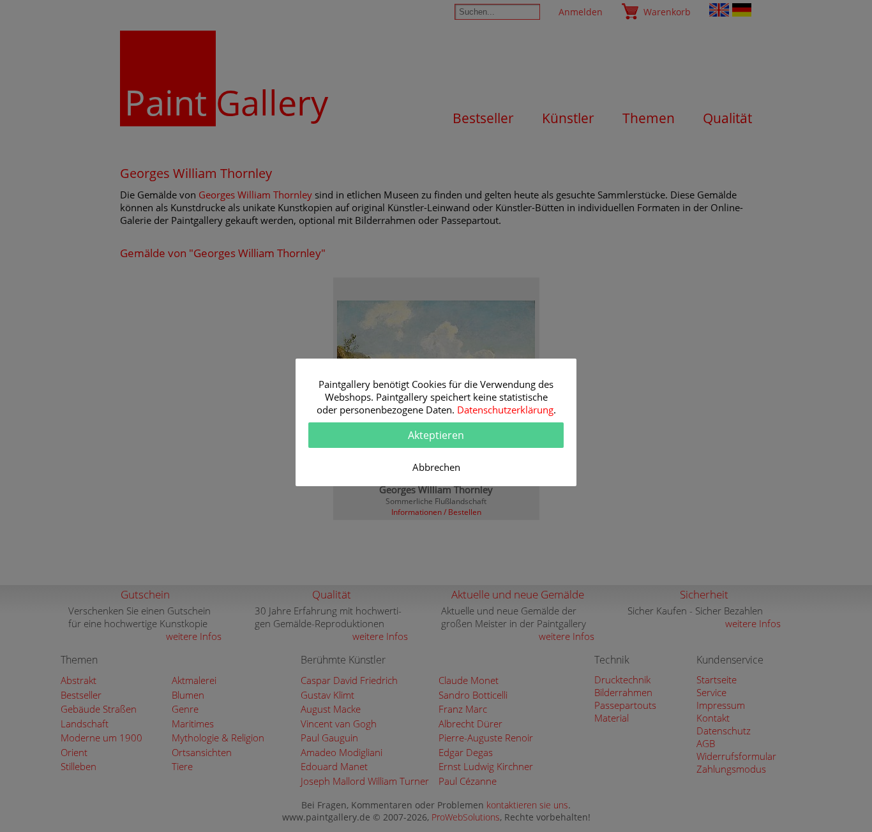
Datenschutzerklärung (505, 409)
